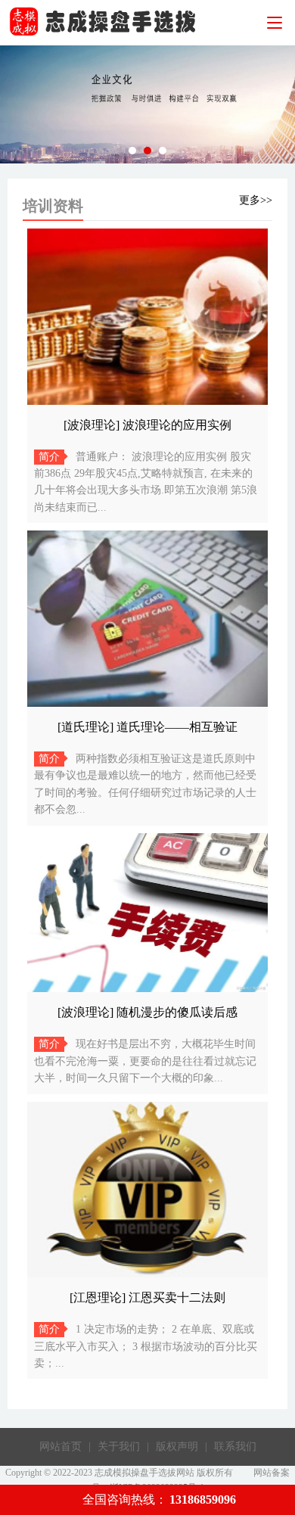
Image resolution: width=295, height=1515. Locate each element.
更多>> (255, 200)
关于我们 (119, 1446)
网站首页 (60, 1446)
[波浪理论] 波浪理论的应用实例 (147, 424)
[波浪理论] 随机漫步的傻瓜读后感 (147, 1012)
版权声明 (177, 1446)
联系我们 (235, 1446)
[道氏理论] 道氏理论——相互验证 (147, 726)
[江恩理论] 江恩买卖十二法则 (147, 1297)
